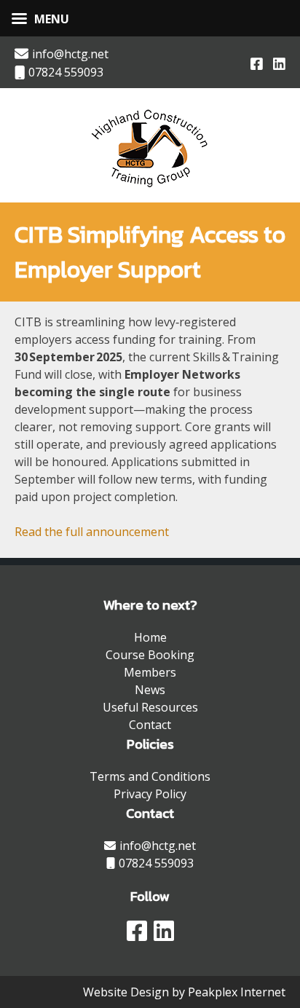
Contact (150, 725)
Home (150, 637)
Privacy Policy (150, 794)
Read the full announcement (92, 532)
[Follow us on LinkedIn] (279, 62)
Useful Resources (150, 707)
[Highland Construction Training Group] (150, 189)
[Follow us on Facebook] (256, 62)
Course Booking (150, 655)
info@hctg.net (70, 54)
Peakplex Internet (236, 992)
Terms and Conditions (150, 776)
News (150, 690)
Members (150, 672)
